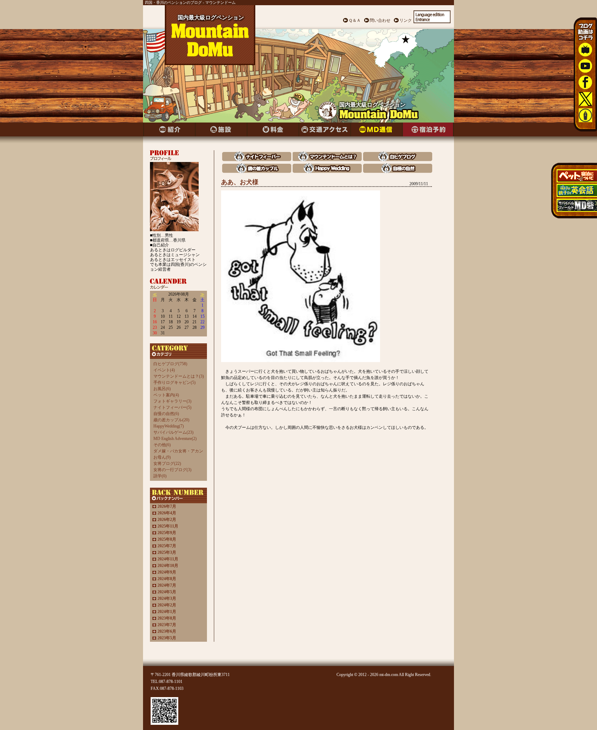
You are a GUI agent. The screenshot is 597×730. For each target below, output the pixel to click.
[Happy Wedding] (327, 171)
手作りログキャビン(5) (174, 382)
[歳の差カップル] (256, 171)
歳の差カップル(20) (171, 419)
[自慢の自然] (397, 171)
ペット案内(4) (166, 395)
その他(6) (162, 444)
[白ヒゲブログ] (397, 160)
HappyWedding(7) (168, 426)
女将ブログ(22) (167, 463)
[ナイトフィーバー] (256, 160)
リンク (405, 20)
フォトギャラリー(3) (172, 401)
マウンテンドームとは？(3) (178, 376)
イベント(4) (164, 370)
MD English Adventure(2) (175, 438)
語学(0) (160, 476)
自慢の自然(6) (166, 413)
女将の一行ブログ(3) (172, 469)
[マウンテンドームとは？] (327, 160)
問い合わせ (380, 20)
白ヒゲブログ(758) (170, 363)
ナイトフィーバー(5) (172, 407)
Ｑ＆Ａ (355, 20)
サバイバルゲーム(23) (173, 432)
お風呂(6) (162, 388)
